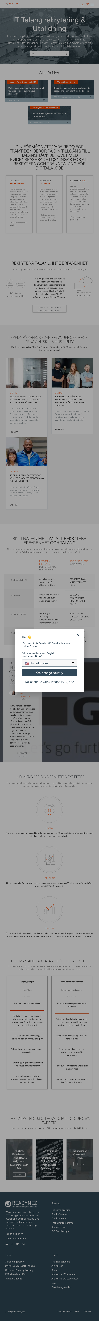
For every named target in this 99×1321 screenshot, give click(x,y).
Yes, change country (49, 672)
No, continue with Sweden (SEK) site (49, 681)
